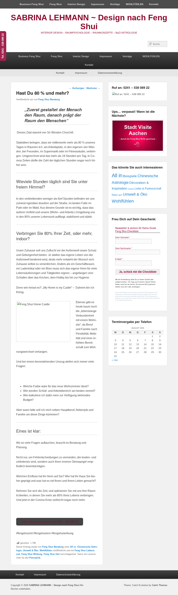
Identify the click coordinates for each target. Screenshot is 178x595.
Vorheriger (76, 88)
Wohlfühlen (46, 550)
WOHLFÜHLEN (134, 4)
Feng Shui (56, 4)
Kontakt (154, 4)
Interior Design (76, 4)
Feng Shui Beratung (49, 99)
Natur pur (117, 194)
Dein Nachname (123, 248)
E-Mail (119, 259)
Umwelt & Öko (30, 550)
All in (73, 546)
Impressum (97, 4)
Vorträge (115, 4)
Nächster (93, 88)
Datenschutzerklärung (110, 72)
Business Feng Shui (32, 4)
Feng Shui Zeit (51, 554)
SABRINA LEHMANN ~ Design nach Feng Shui (89, 22)
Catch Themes (159, 585)
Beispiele (130, 176)
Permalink (34, 557)
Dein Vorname (122, 237)
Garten (131, 189)
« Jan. (115, 360)
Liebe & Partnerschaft (148, 188)
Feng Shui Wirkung (31, 554)
